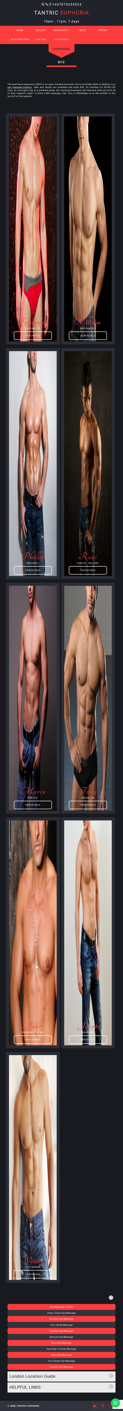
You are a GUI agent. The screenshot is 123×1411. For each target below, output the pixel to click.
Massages (61, 30)
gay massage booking (20, 87)
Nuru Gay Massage (61, 1343)
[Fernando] (33, 229)
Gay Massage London (61, 1307)
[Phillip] (33, 463)
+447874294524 (67, 4)
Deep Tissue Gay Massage (61, 1313)
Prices (103, 30)
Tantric (61, 13)
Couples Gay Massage (61, 1331)
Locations (61, 39)
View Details (32, 335)
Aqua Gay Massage (61, 1355)
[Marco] (33, 698)
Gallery (40, 30)
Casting (40, 39)
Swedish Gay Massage (62, 1319)
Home (20, 30)
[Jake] (33, 933)
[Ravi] (88, 463)
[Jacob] (88, 933)
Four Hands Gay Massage (61, 1361)
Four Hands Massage (61, 1325)
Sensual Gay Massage (61, 1337)
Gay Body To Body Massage (61, 1349)
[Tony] (88, 698)
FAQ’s (82, 30)
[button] (115, 1402)
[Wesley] (33, 1167)
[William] (88, 229)
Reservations (20, 39)
